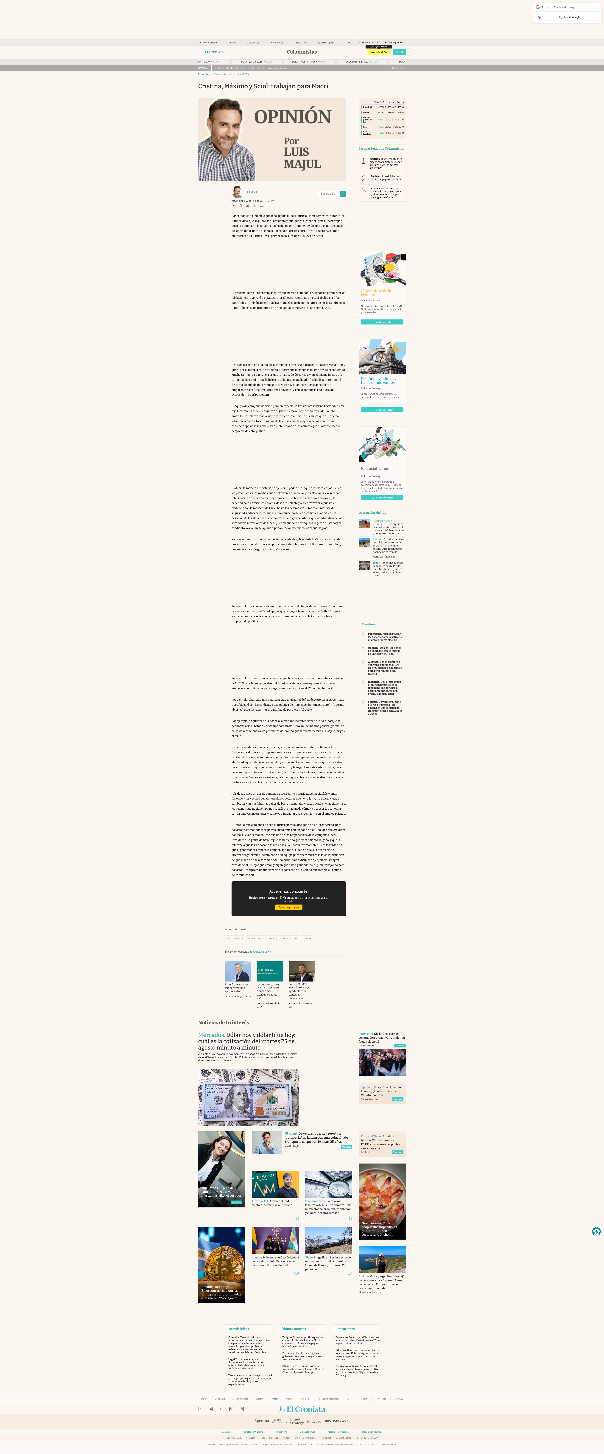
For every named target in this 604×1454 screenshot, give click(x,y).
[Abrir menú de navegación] (200, 52)
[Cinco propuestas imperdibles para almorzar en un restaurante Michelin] (382, 1202)
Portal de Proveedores (338, 1432)
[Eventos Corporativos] (279, 1421)
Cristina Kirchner (288, 938)
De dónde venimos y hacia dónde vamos (382, 380)
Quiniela (305, 1398)
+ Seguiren (328, 194)
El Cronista (204, 74)
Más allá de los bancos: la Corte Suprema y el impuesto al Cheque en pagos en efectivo (386, 193)
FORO (348, 43)
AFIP (349, 1398)
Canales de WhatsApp (254, 1432)
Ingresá (399, 52)
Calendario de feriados (328, 1398)
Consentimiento (343, 1438)
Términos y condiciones (305, 1438)
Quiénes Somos (307, 1432)
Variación (378, 102)
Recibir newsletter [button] (384, 322)
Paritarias (364, 1398)
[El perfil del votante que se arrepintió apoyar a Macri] (238, 971)
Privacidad (326, 1438)
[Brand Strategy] (297, 1422)
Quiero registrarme (289, 907)
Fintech (274, 1398)
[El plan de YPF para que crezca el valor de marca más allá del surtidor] (221, 1169)
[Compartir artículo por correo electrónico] (261, 205)
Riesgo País (301, 43)
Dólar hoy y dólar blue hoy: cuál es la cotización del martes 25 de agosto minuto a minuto (301, 68)
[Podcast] (314, 1421)
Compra (400, 102)
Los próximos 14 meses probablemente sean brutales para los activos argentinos (385, 163)
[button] (596, 1231)
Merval (289, 1398)
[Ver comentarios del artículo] (268, 205)
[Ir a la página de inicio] (214, 52)
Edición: (393, 42)
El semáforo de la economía (376, 293)
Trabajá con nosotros (372, 1432)
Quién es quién (326, 43)
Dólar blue (253, 43)
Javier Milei (277, 43)
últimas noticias (208, 43)
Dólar (232, 43)
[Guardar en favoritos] (343, 194)
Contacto (226, 1432)
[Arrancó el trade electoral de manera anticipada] (275, 1184)
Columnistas (220, 74)
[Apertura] (261, 1422)
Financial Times (375, 468)
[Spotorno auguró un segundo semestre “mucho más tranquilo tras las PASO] (270, 971)
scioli (271, 938)
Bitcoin (259, 1398)
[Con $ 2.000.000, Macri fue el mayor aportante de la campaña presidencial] (302, 971)
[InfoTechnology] (337, 1421)
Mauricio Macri (256, 938)
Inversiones (383, 1398)
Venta (391, 102)
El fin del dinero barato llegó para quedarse (386, 178)
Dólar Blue (220, 1398)
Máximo (307, 938)
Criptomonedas (240, 1398)
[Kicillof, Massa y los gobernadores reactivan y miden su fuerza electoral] (382, 1062)
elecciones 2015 (240, 74)
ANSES (399, 1398)
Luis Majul (252, 192)
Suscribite (282, 1432)
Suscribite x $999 (378, 52)
